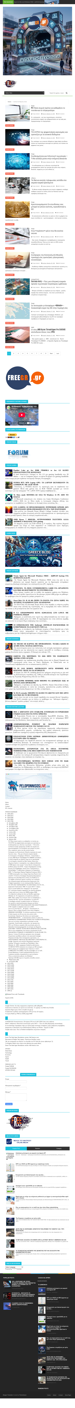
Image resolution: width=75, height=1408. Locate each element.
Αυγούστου (12, 830)
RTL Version (8, 808)
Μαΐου (11, 835)
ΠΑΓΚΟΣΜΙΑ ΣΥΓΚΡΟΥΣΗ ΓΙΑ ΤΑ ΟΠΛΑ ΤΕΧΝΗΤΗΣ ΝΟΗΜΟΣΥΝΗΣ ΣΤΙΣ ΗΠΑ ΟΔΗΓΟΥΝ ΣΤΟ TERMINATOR (40, 750)
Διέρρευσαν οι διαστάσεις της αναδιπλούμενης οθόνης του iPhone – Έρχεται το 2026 (29, 1027)
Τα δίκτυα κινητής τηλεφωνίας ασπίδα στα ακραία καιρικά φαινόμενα (49, 181)
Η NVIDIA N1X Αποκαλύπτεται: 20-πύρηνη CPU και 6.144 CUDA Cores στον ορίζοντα (29, 1021)
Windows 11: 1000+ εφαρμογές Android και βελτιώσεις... (24, 945)
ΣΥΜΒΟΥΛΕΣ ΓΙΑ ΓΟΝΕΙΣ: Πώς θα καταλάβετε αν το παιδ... (25, 950)
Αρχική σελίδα (9, 998)
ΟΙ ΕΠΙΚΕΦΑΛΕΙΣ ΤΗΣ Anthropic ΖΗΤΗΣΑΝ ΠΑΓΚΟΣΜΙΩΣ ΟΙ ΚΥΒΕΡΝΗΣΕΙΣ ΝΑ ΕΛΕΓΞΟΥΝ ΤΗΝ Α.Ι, (40, 626)
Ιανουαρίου (12, 961)
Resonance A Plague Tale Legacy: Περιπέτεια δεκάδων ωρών (22, 1039)
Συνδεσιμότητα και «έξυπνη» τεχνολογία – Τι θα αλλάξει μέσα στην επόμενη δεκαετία (49, 157)
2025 (8, 815)
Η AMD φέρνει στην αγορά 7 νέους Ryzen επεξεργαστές (24, 865)
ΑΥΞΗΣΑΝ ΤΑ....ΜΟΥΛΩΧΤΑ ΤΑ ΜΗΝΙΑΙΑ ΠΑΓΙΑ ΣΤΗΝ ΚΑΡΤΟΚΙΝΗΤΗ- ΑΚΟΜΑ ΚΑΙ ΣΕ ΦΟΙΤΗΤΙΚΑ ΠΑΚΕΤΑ (23, 1294)
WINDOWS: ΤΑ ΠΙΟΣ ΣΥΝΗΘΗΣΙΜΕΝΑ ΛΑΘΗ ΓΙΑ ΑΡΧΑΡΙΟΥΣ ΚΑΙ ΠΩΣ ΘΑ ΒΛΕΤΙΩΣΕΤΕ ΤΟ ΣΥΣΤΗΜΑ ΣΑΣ (40, 589)
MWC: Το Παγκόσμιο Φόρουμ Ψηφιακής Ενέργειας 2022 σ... (25, 872)
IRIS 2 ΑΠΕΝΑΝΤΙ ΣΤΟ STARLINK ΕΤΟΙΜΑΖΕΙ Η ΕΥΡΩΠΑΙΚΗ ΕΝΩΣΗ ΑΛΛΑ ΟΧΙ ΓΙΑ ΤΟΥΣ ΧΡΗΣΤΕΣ (40, 713)
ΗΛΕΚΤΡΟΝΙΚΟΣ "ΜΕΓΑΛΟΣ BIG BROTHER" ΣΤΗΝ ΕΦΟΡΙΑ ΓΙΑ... (28, 939)
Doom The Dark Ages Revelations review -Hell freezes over (22, 1045)
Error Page (68, 1395)
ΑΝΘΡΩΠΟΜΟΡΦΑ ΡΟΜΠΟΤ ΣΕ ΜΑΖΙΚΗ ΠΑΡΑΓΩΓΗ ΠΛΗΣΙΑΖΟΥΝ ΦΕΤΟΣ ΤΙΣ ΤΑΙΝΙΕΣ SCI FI (40, 725)
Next (51, 353)
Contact (7, 806)
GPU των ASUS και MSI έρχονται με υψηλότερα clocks (57, 1298)
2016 (8, 972)
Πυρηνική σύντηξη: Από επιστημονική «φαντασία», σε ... (24, 938)
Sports (7, 1057)
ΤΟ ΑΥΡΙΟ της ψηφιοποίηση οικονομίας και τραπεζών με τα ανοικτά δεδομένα (49, 133)
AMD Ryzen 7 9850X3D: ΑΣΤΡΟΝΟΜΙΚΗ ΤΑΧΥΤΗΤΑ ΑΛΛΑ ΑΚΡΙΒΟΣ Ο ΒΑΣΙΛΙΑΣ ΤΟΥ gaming (40, 520)
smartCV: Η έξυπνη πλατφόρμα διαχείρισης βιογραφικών (24, 876)
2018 (8, 969)
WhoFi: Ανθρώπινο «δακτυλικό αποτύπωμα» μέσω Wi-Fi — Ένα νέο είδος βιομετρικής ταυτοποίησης (33, 1023)
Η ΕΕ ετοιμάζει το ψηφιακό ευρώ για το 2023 (21, 907)
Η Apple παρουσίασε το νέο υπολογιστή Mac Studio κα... (24, 883)
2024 (8, 817)
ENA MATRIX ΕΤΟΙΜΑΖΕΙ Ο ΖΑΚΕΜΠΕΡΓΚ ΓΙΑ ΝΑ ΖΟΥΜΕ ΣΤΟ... (27, 932)
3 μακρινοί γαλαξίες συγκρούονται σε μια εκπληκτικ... (23, 954)
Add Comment (61, 113)
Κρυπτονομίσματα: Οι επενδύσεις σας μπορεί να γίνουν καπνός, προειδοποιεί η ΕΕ (48, 206)
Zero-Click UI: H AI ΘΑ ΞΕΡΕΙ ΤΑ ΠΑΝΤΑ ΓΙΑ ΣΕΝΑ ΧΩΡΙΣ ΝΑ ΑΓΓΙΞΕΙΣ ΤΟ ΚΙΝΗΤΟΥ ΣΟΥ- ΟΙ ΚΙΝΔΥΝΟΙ (40, 601)
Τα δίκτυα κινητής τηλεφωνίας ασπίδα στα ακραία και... (24, 846)
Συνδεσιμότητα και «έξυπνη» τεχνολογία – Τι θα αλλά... (24, 845)
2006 (8, 990)
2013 (8, 978)
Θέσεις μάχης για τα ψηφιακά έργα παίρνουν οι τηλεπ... (24, 949)
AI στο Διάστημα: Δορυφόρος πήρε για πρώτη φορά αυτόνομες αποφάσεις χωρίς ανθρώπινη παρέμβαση (34, 1025)
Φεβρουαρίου (13, 959)
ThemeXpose (22, 1395)
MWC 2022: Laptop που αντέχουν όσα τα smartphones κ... (25, 897)
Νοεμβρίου (12, 824)
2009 (8, 985)
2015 (8, 974)
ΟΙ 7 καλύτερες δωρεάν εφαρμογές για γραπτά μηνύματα (24, 890)
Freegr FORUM (9, 1066)
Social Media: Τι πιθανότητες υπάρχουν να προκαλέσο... (24, 870)
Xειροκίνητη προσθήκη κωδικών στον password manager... (25, 936)
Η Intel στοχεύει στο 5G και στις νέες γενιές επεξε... (23, 914)
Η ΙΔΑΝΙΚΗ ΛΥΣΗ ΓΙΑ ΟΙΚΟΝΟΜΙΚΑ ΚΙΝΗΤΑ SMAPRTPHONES (22, 1303)
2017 (8, 970)
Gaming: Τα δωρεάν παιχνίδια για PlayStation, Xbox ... (24, 943)
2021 (8, 963)
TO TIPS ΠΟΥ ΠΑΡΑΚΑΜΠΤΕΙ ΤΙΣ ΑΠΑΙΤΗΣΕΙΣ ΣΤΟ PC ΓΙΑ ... (26, 885)
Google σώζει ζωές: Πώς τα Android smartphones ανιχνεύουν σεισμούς (25, 1029)
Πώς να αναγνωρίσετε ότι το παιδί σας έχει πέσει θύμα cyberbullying (58, 1338)
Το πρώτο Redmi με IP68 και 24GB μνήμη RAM (18, 1013)
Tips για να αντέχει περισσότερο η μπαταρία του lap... (23, 921)
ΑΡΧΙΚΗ (7, 1049)
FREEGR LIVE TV (10, 1064)
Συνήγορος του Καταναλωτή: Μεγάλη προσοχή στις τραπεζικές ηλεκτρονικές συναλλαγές (47, 257)
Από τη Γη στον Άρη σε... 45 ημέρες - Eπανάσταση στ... (24, 908)
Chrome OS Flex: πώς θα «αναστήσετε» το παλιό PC (23, 899)
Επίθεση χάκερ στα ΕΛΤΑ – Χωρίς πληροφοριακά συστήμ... (25, 866)
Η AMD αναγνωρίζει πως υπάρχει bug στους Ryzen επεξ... (25, 874)
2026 (8, 814)
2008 (8, 987)
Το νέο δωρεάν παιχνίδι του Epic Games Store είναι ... (24, 861)
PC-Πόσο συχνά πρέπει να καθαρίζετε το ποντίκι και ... (24, 841)
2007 (8, 989)
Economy (8, 1055)
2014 (8, 976)
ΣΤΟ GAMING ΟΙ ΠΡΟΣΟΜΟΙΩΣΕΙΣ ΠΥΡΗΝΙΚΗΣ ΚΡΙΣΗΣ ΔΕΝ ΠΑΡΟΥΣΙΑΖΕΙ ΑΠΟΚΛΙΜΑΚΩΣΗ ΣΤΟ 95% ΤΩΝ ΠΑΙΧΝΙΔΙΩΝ (40, 508)
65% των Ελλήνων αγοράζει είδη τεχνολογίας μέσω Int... (24, 925)
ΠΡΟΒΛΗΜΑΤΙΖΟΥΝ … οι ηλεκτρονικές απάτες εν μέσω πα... (26, 917)
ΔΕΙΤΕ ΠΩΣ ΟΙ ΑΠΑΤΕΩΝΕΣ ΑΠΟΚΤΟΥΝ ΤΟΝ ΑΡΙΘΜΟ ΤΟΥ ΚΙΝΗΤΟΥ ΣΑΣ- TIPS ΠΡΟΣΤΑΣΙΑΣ (57, 1358)
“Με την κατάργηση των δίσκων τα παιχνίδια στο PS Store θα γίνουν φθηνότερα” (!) (29, 1041)
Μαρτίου (11, 839)
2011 (8, 981)
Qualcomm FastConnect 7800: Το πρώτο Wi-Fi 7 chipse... (24, 886)
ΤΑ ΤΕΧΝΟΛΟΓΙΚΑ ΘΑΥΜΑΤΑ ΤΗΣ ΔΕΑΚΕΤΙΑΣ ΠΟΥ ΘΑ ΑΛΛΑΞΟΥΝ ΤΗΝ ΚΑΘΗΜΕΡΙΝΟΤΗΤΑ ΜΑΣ (58, 1378)
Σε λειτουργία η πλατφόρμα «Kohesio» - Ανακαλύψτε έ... (24, 856)
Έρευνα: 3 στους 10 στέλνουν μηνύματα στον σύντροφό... (24, 934)
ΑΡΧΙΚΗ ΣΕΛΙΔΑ (10, 1070)
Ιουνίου (11, 834)
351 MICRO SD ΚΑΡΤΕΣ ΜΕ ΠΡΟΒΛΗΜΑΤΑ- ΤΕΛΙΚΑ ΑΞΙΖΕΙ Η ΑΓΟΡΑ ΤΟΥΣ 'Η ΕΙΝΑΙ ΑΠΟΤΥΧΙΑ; (40, 645)
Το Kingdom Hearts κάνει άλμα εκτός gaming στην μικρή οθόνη (23, 1043)
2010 (8, 983)
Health (7, 1059)
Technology (8, 1053)
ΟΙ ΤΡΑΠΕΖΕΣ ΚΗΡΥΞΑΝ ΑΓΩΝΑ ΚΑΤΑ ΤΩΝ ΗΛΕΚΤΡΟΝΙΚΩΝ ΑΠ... (28, 905)
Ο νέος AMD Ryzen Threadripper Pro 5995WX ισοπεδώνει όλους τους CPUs (48, 330)
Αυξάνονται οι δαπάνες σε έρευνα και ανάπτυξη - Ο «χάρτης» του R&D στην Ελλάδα (29, 1007)
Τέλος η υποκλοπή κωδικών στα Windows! (20, 956)
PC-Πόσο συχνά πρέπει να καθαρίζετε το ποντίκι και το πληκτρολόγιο (48, 109)
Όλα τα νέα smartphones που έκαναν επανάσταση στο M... (25, 930)
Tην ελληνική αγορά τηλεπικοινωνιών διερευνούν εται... (24, 881)
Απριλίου (11, 837)
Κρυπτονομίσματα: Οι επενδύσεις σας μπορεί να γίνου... (24, 848)
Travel (7, 1061)
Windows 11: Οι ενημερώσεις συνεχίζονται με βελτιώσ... (24, 896)
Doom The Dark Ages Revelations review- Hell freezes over (22, 1037)
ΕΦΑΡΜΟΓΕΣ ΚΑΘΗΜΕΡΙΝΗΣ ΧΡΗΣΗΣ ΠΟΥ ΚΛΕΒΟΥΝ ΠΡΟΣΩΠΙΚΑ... (29, 919)
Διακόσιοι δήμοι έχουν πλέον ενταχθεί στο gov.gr (19, 1009)
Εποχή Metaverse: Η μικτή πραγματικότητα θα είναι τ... (24, 952)
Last (58, 353)
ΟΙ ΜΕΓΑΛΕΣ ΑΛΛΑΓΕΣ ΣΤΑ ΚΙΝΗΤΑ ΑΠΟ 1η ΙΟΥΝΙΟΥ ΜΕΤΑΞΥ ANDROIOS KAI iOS (58, 1368)
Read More (10, 125)
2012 (8, 979)
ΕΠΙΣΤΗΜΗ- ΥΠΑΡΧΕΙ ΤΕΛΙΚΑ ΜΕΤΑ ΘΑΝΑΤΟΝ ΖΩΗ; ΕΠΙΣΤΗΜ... (27, 928)
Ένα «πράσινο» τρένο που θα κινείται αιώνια (21, 850)
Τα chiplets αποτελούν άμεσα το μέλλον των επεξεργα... (24, 879)
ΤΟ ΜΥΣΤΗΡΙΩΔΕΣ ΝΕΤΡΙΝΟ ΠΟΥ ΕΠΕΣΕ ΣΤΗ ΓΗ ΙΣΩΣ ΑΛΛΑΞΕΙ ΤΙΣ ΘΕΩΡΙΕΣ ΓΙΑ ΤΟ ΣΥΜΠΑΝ (40, 762)
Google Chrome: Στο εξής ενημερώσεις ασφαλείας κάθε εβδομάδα (24, 1005)
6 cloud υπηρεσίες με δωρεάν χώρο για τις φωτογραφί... (24, 859)
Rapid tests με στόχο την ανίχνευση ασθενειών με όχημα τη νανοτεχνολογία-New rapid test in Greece (57, 1328)
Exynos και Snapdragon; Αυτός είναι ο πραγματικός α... (24, 868)
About (7, 804)
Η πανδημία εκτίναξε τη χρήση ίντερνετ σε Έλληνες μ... (24, 901)
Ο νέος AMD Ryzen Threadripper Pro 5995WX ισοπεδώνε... (25, 857)
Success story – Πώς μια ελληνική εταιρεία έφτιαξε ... (23, 854)
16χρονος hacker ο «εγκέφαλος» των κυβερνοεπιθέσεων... (25, 863)
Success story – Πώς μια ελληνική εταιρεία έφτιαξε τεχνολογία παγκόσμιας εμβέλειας (49, 282)
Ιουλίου (11, 832)
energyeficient (35, 279)
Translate (18, 1269)
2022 (8, 821)
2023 (8, 819)
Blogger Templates (8, 1395)
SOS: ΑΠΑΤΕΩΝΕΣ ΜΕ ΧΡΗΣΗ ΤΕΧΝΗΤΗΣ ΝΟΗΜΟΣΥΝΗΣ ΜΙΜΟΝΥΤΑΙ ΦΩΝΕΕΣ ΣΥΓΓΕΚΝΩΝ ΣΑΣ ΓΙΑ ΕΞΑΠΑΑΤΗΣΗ (24, 1284)
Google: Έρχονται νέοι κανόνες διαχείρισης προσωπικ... (24, 941)
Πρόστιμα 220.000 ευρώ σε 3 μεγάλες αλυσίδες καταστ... (24, 958)
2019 (8, 967)
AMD (32, 327)
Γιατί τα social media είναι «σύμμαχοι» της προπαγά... (23, 888)
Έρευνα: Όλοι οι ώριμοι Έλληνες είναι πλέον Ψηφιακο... (24, 910)
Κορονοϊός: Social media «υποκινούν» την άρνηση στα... (24, 923)
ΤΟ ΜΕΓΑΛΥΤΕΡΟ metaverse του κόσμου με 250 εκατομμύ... (25, 947)
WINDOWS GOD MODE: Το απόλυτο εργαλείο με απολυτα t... (26, 912)
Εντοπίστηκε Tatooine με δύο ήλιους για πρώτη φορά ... (24, 916)
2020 (8, 965)
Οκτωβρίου (12, 826)
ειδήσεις (33, 178)
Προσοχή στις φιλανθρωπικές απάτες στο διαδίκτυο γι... (24, 877)
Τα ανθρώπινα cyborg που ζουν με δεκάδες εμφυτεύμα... (24, 894)
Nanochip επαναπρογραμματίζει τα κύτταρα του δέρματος (24, 927)
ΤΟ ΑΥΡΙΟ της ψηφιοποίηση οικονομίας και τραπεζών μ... (24, 843)
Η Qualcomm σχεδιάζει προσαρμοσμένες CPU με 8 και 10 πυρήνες (24, 1011)
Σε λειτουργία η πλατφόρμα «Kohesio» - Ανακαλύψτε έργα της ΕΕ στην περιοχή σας (49, 306)
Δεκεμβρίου (12, 823)
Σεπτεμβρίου (12, 828)
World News (8, 1051)
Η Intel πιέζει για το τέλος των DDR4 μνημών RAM (22, 892)
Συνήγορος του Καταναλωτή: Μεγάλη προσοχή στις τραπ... (25, 852)
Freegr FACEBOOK (10, 1068)
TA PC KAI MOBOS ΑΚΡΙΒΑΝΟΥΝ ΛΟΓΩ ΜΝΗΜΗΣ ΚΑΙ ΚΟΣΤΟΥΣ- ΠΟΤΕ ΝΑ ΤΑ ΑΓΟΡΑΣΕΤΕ (40, 669)
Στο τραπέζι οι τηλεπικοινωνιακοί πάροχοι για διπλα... (23, 903)
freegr (32, 106)
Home (9, 101)
